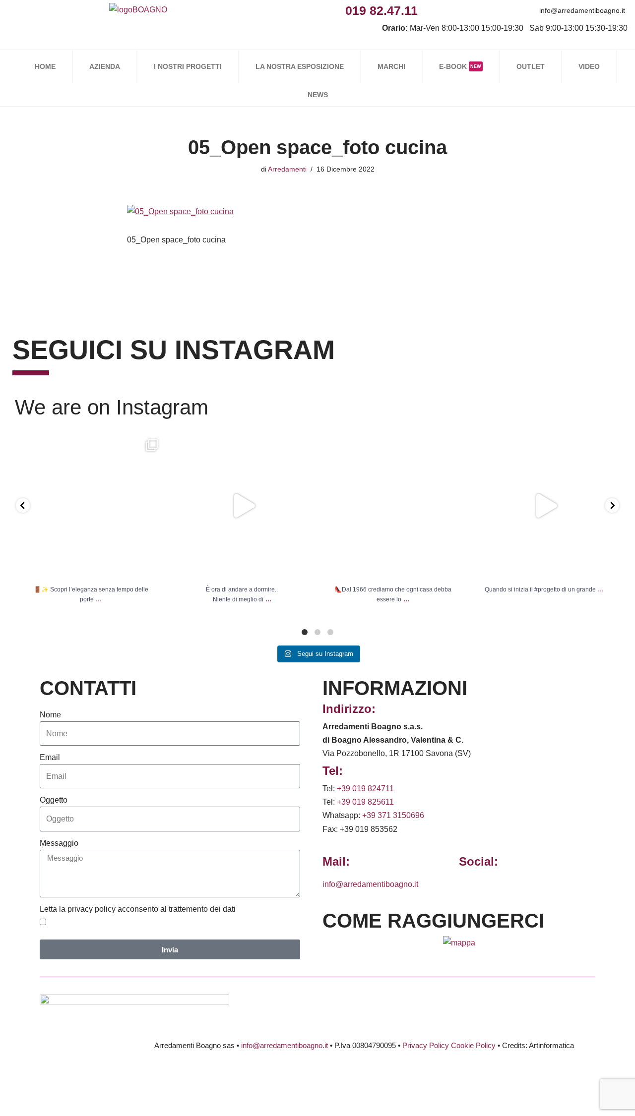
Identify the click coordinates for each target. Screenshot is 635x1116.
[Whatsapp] (473, 10)
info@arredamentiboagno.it (582, 10)
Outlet (530, 66)
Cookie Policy (473, 1045)
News (318, 95)
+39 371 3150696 (393, 815)
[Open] (91, 506)
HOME (45, 66)
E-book (460, 66)
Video (589, 66)
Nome (50, 714)
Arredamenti (287, 169)
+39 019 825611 (365, 802)
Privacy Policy (425, 1045)
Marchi (391, 66)
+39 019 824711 (365, 788)
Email (50, 757)
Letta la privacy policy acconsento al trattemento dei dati (138, 909)
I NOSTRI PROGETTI (188, 66)
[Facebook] (429, 10)
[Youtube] (496, 10)
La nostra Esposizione (299, 66)
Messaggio (59, 843)
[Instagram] (451, 10)
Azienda (104, 66)
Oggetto (53, 800)
